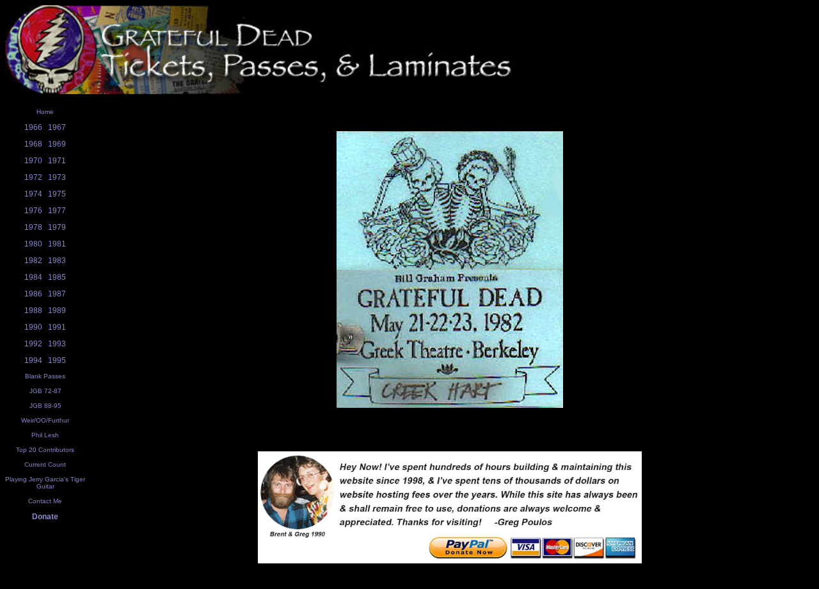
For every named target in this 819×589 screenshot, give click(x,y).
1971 (57, 160)
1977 (57, 210)
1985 (57, 277)
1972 (33, 177)
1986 (33, 293)
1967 (57, 127)
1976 (33, 210)
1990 (33, 327)
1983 (57, 260)
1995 (57, 360)
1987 (57, 293)
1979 (57, 227)
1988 (33, 310)
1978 (33, 227)
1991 (57, 327)
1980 (33, 243)
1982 (33, 260)
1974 (33, 194)
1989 (57, 310)
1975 (57, 194)
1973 (57, 177)
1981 (57, 243)
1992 (33, 343)
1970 (33, 160)
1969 (57, 144)
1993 (57, 343)
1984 (33, 277)
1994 (33, 360)
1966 (33, 127)
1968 (33, 144)
